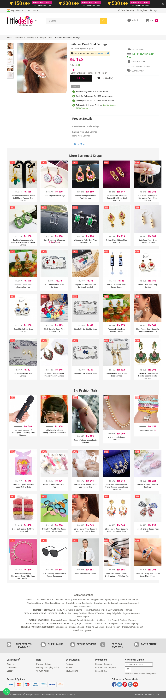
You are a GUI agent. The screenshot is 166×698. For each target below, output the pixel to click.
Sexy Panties (79, 613)
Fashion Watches (128, 620)
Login (155, 10)
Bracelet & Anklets (85, 620)
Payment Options (43, 664)
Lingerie (83, 31)
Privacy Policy (48, 694)
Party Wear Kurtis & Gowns (69, 609)
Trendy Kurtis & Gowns (95, 609)
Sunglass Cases (76, 626)
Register (143, 10)
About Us (11, 664)
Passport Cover (116, 623)
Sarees (128, 609)
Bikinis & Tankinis (96, 613)
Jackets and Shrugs (129, 599)
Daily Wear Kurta (115, 609)
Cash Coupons (105, 667)
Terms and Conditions (65, 694)
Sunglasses (132, 31)
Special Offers (32, 31)
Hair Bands (112, 620)
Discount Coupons (103, 664)
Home (9, 37)
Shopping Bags (132, 623)
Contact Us (12, 667)
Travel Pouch (100, 623)
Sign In (69, 667)
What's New (15, 31)
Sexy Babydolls (114, 613)
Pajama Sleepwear (131, 613)
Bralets (62, 613)
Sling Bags (76, 623)
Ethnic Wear (68, 31)
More (144, 31)
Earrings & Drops (44, 37)
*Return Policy (42, 670)
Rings (72, 620)
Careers (10, 670)
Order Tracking (127, 10)
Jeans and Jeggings (128, 603)
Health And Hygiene (82, 630)
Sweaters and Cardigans (105, 603)
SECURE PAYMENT (139, 61)
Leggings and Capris (100, 599)
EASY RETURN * (137, 71)
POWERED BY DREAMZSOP (147, 694)
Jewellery (96, 31)
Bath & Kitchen (113, 626)
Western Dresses (81, 599)
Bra (69, 613)
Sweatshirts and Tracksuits (79, 603)
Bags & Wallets (114, 31)
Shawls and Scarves (54, 603)
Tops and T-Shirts (62, 599)
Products (19, 37)
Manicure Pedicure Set (132, 626)
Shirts (115, 599)
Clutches (88, 623)
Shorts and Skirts (35, 603)
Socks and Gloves (82, 606)
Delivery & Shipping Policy (47, 667)
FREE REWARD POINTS (140, 66)
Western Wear (51, 31)
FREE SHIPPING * (138, 49)
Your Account (72, 670)
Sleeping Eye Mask (95, 626)
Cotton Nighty (82, 616)
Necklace (100, 620)
